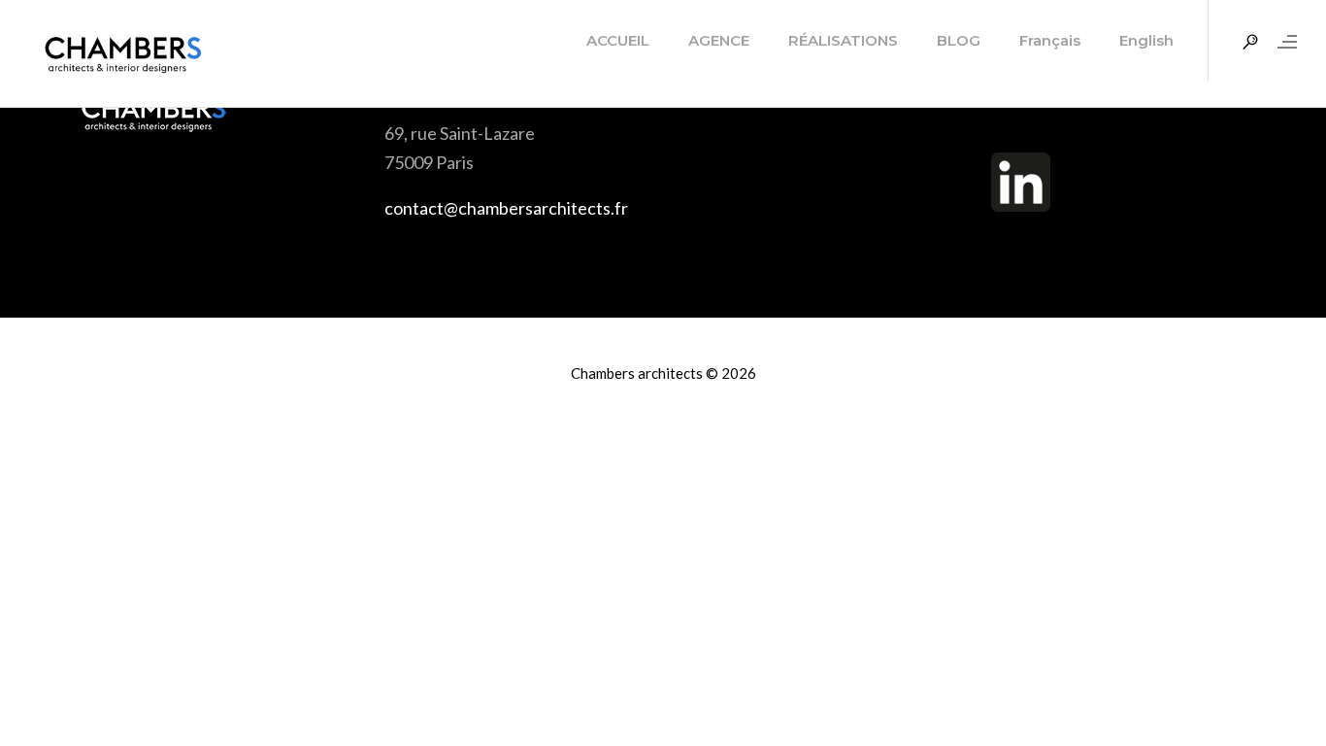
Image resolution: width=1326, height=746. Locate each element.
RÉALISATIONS (843, 40)
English (1146, 40)
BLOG (958, 40)
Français (1049, 40)
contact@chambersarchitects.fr (506, 208)
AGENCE (718, 40)
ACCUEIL (617, 40)
